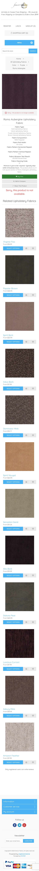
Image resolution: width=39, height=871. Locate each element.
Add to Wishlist (33, 248)
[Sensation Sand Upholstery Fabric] (19, 503)
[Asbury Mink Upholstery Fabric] (19, 690)
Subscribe (28, 841)
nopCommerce (24, 854)
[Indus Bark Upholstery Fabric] (19, 363)
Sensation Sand (10, 522)
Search (33, 51)
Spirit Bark (8, 335)
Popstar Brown (10, 288)
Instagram (24, 825)
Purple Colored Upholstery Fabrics (19, 133)
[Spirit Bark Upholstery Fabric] (19, 316)
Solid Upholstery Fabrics (19, 129)
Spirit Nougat (9, 475)
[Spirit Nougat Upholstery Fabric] (19, 456)
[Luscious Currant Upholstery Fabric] (19, 643)
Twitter (19, 825)
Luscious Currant (11, 662)
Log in (18, 26)
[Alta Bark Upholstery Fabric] (19, 550)
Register (7, 26)
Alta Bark (7, 569)
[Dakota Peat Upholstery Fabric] (19, 596)
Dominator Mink (10, 428)
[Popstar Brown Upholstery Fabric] (19, 269)
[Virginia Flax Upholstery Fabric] (19, 222)
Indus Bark (8, 382)
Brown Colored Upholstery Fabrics (19, 135)
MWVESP (23, 856)
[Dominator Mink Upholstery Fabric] (19, 409)
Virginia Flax (9, 241)
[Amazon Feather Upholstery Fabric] (19, 736)
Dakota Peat (9, 615)
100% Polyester (19, 140)
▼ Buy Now (19, 176)
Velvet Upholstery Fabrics (19, 131)
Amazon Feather (11, 755)
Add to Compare (20, 181)
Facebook (15, 825)
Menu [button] (19, 43)
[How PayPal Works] (20, 870)
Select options (13, 248)
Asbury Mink (9, 709)
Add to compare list (26, 248)
